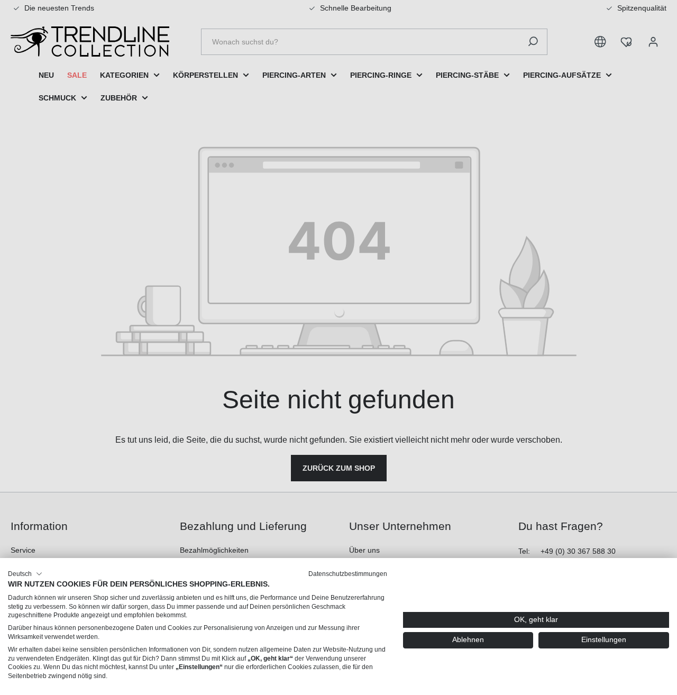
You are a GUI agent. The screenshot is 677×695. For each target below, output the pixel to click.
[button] (25, 574)
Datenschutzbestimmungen (347, 574)
